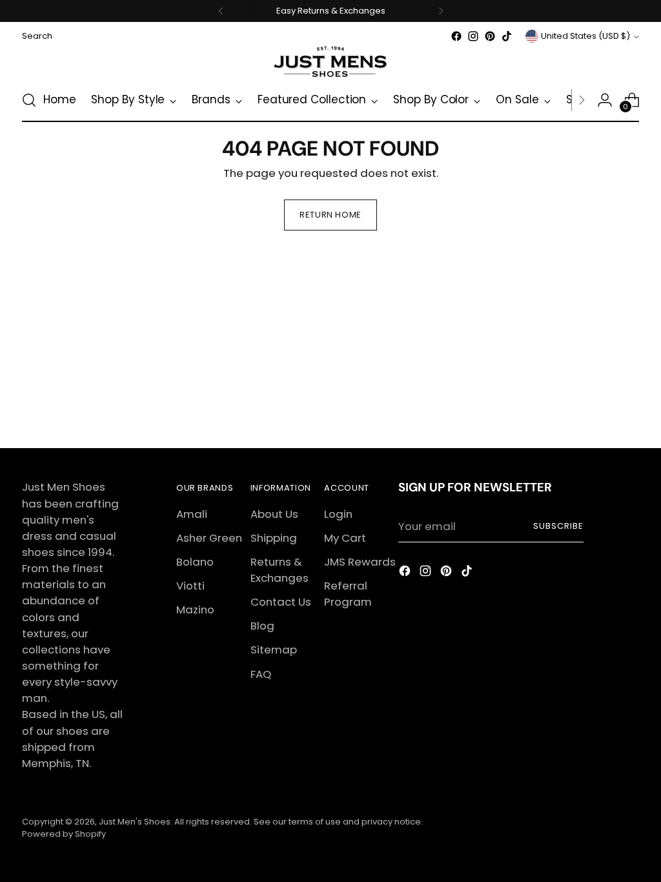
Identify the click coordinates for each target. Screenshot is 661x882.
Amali (191, 514)
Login (338, 514)
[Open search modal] (29, 100)
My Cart (345, 538)
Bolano (195, 561)
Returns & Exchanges (279, 570)
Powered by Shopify (64, 834)
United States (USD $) (585, 36)
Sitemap (273, 649)
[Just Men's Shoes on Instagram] (473, 36)
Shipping (273, 538)
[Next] (441, 11)
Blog (262, 625)
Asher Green (209, 538)
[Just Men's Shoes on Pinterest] (490, 36)
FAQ (260, 674)
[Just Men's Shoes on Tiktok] (507, 36)
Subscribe (558, 526)
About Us (274, 514)
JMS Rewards (360, 561)
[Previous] (221, 11)
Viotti (190, 585)
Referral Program (348, 594)
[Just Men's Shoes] (330, 61)
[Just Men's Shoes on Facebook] (456, 36)
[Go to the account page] (605, 100)
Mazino (195, 609)
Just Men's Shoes (134, 821)
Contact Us (280, 602)
